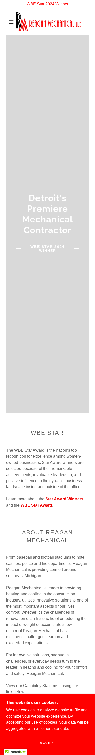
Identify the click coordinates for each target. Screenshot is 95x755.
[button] (11, 22)
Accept (47, 743)
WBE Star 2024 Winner (47, 249)
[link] (48, 21)
